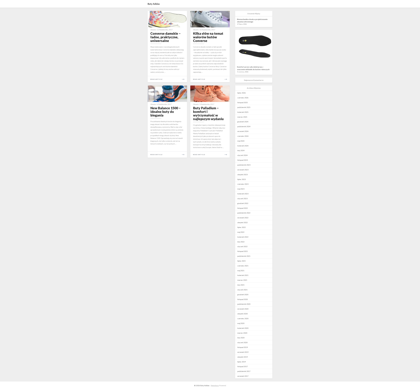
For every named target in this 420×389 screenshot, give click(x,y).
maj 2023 (240, 189)
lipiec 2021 (241, 261)
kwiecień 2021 (242, 275)
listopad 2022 (242, 208)
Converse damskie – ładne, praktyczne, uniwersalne (165, 37)
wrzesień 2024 (242, 131)
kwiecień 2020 (242, 328)
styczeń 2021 (242, 290)
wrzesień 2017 (242, 376)
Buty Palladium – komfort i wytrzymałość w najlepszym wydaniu (208, 113)
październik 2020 (243, 304)
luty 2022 (240, 242)
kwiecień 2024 (242, 146)
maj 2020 (240, 323)
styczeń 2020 (242, 342)
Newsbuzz (215, 385)
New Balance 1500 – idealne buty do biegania (165, 111)
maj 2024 (240, 141)
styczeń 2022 (242, 246)
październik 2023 (243, 165)
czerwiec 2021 (242, 266)
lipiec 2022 (241, 227)
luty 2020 (240, 338)
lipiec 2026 (241, 93)
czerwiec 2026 (242, 98)
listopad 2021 (242, 251)
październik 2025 (243, 107)
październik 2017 (243, 371)
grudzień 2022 (242, 203)
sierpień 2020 (242, 314)
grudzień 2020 (242, 294)
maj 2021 (240, 270)
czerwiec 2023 (242, 184)
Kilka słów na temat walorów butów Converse (208, 37)
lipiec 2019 (241, 362)
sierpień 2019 (242, 357)
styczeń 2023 (242, 198)
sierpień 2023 (242, 174)
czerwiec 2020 (242, 318)
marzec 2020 (242, 333)
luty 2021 (240, 285)
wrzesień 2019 (242, 352)
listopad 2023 (242, 160)
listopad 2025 (242, 102)
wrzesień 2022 (242, 218)
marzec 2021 (242, 280)
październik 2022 (243, 213)
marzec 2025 (242, 117)
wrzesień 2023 (242, 170)
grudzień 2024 (242, 122)
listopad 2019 (242, 347)
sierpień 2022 (242, 222)
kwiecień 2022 (242, 237)
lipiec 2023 (241, 179)
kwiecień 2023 (242, 194)
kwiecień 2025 (242, 112)
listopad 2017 (242, 366)
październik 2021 (243, 256)
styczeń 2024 (242, 155)
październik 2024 (243, 126)
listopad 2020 (242, 299)
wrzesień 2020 (242, 309)
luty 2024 (240, 150)
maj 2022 (240, 232)
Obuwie (153, 30)
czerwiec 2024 (242, 136)
